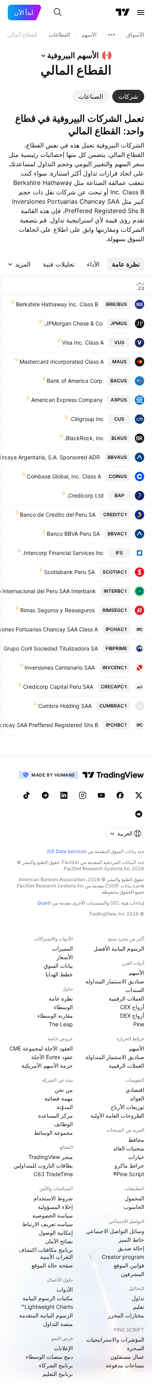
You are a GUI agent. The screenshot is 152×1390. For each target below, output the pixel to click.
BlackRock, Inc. (84, 438)
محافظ (136, 1139)
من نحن (64, 1089)
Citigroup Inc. (86, 419)
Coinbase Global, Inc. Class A (64, 476)
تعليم (138, 1306)
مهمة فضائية (58, 1098)
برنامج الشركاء (56, 1365)
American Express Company (67, 399)
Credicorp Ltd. (85, 495)
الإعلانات (63, 1348)
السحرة (135, 1348)
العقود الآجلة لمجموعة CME (41, 1048)
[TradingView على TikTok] (26, 795)
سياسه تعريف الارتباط (47, 1224)
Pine (138, 1024)
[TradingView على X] (138, 795)
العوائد (137, 1098)
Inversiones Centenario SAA (60, 667)
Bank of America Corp (75, 380)
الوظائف (63, 1124)
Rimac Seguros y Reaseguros (57, 610)
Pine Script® (128, 1174)
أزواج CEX (132, 1007)
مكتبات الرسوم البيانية (48, 1298)
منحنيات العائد (128, 1148)
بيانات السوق (58, 965)
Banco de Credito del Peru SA (57, 514)
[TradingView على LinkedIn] (63, 795)
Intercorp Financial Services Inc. (63, 552)
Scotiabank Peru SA (69, 572)
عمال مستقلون (127, 1356)
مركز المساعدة (55, 1115)
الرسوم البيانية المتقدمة (46, 1315)
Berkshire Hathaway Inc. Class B (57, 304)
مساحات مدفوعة (125, 1365)
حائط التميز (131, 1239)
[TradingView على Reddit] (138, 814)
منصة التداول (58, 1324)
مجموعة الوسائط (53, 1132)
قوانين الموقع (129, 1265)
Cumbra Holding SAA (65, 705)
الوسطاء (63, 1007)
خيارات (136, 1157)
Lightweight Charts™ (47, 1306)
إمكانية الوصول (56, 1232)
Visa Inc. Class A (83, 342)
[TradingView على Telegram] (45, 795)
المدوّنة (65, 1107)
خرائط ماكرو (129, 1165)
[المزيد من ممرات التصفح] (111, 34)
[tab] (128, 96)
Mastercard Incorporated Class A (61, 361)
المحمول (134, 1198)
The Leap (61, 1024)
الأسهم (136, 972)
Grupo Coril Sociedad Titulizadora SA (51, 648)
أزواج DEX (132, 1015)
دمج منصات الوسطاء (49, 1356)
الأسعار (65, 957)
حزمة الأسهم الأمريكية (47, 1065)
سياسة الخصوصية (52, 1215)
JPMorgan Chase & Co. (73, 323)
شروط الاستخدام (53, 1198)
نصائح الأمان (59, 1241)
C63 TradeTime (53, 1174)
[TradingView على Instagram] (82, 795)
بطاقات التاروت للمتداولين (43, 1165)
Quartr (44, 903)
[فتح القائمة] (140, 12)
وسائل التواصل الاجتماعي (115, 1231)
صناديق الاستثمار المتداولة (114, 981)
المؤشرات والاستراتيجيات (115, 1339)
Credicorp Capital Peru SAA (58, 686)
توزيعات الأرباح (127, 1107)
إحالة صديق (131, 1248)
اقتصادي (134, 1089)
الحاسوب (134, 1206)
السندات (134, 990)
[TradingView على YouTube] (101, 795)
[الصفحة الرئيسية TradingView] (123, 12)
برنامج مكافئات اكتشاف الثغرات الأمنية (46, 1253)
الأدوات (65, 1289)
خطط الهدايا (59, 974)
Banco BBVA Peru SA (73, 533)
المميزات (62, 948)
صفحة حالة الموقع (52, 1265)
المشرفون (132, 1274)
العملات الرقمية (126, 998)
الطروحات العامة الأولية (117, 1115)
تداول (138, 1298)
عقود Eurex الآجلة (52, 1057)
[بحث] (57, 12)
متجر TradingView (50, 1157)
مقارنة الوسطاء (55, 1015)
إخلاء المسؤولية (55, 1206)
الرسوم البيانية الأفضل (119, 948)
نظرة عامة (61, 998)
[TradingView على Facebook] (120, 795)
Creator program (123, 1256)
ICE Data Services (67, 851)
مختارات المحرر (126, 1315)
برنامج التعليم (57, 1373)
